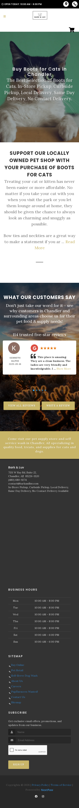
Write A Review (58, 405)
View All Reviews (21, 405)
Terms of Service (61, 785)
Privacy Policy (40, 785)
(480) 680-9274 (17, 480)
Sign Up (18, 764)
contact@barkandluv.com (23, 483)
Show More (64, 368)
